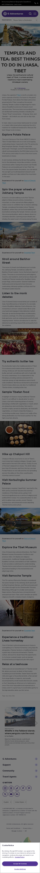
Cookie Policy (19, 857)
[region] (20, 857)
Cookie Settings (20, 869)
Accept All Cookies (20, 864)
